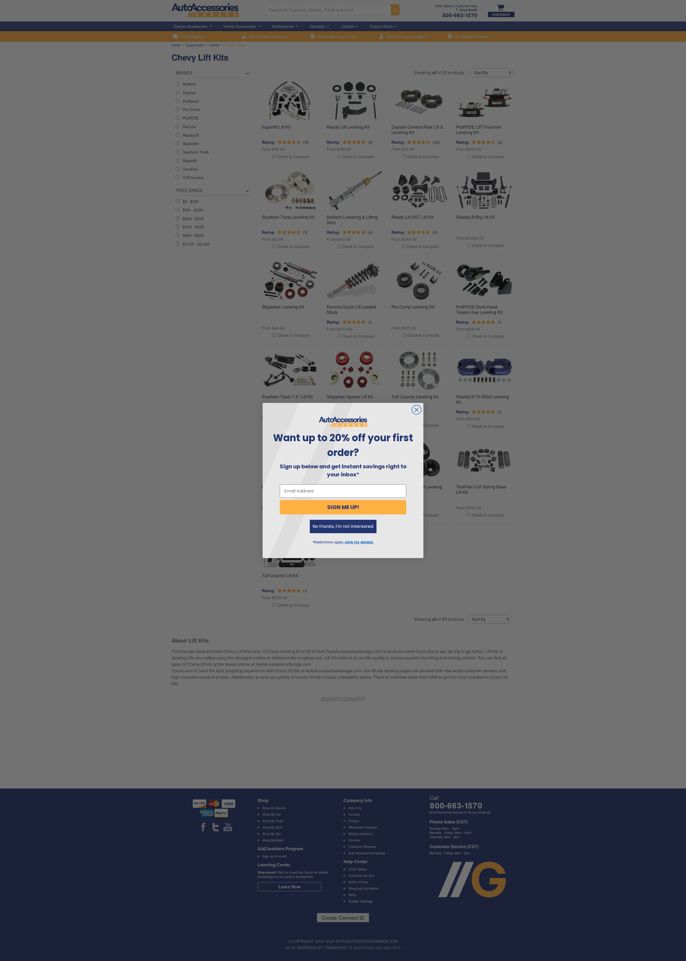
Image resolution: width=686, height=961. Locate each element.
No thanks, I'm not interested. (343, 526)
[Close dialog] (416, 409)
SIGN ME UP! (343, 507)
